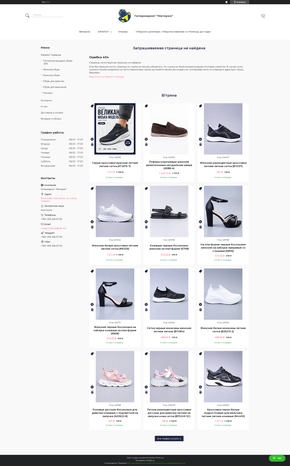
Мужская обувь (51, 75)
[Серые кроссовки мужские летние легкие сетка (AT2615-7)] (115, 129)
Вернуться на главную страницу (106, 76)
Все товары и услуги (168, 438)
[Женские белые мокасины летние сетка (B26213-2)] (223, 294)
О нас (44, 106)
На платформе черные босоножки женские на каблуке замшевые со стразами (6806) (223, 247)
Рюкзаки (48, 93)
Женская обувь (51, 69)
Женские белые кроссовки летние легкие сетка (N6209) (115, 247)
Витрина (84, 31)
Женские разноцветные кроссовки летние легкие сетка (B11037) (223, 164)
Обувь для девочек (53, 81)
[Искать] (27, 16)
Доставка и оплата (52, 112)
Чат (279, 458)
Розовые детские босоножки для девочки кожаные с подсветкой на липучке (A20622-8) (115, 413)
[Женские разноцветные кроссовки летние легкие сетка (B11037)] (223, 129)
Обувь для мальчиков (54, 87)
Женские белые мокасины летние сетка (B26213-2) (223, 330)
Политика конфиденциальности (170, 463)
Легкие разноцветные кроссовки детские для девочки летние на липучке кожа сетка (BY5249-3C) (169, 413)
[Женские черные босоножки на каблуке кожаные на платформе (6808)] (115, 294)
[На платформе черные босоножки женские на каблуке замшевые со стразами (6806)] (223, 211)
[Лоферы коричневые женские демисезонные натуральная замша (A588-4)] (169, 129)
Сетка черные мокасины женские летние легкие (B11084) (169, 330)
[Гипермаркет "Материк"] (124, 15)
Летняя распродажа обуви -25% (57, 62)
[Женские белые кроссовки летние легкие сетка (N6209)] (115, 211)
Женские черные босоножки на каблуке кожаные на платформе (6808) (115, 330)
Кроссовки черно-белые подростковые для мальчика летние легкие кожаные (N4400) (223, 413)
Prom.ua (160, 457)
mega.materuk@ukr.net (53, 228)
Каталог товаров (51, 54)
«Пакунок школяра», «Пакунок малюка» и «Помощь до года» (173, 31)
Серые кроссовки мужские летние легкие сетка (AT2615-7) (115, 164)
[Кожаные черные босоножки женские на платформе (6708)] (169, 211)
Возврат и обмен (51, 118)
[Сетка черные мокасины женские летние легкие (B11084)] (169, 294)
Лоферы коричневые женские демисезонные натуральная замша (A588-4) (169, 165)
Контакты (46, 100)
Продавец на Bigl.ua (145, 460)
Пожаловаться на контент (141, 463)
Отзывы (123, 31)
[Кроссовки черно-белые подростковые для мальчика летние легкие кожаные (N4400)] (223, 376)
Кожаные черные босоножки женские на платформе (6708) (169, 247)
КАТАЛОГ (103, 31)
